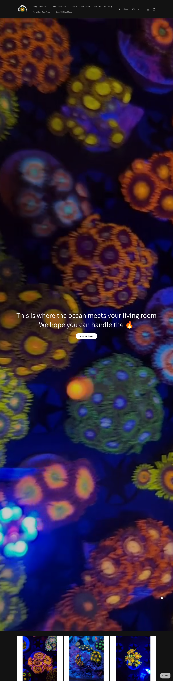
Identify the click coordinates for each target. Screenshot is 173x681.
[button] (41, 6)
